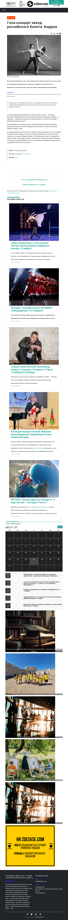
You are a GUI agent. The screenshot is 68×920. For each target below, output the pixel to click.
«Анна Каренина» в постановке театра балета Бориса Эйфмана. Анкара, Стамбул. (30, 245)
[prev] (59, 527)
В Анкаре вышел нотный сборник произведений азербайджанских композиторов (31, 434)
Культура (11, 18)
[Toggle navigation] (3, 10)
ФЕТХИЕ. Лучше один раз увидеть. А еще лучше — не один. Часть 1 (33, 501)
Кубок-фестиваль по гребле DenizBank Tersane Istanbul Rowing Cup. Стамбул (43, 605)
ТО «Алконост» (44, 507)
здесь (16, 157)
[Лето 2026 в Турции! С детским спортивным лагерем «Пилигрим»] (30, 674)
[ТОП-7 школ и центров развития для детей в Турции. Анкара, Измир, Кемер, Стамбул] (30, 760)
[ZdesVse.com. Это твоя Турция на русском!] (30, 803)
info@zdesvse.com (41, 881)
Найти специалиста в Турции (34, 185)
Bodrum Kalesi (26, 154)
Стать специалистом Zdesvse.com (34, 180)
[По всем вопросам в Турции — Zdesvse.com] (30, 717)
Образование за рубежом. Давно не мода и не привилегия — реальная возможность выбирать (41, 575)
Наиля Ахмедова (38, 448)
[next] (61, 527)
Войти (55, 5)
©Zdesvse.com (10, 92)
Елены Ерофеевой (33, 507)
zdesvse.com (40, 917)
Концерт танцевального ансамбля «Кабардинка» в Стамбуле (31, 309)
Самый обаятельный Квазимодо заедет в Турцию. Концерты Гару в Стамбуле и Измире (32, 369)
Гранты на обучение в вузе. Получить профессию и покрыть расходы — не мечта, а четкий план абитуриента (41, 583)
